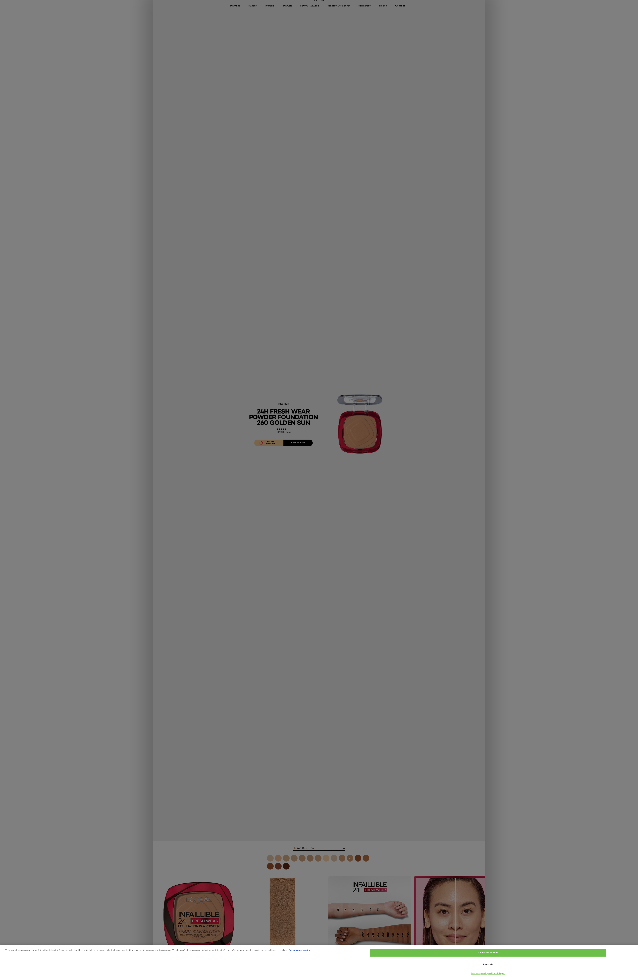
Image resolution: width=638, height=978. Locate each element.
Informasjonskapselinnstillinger (488, 973)
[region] (319, 961)
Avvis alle (488, 964)
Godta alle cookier (488, 952)
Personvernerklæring (300, 950)
